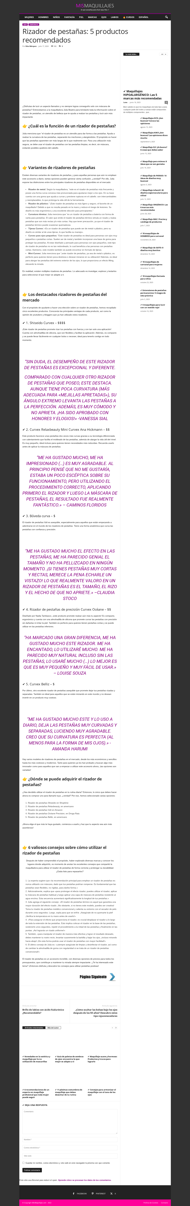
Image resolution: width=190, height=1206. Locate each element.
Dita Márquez (31, 46)
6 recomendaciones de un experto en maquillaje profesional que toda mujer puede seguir (35, 1093)
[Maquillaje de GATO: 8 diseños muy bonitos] (130, 251)
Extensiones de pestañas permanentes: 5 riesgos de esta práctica (153, 293)
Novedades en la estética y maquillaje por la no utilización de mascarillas (36, 1059)
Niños (56, 17)
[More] (53, 995)
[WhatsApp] (46, 995)
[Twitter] (32, 995)
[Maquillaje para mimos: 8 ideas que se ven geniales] (130, 165)
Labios (114, 17)
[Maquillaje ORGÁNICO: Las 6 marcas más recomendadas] (130, 208)
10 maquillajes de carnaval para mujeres (151, 263)
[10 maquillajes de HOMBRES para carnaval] (130, 237)
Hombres (43, 17)
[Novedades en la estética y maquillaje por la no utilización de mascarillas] (37, 1043)
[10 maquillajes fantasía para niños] (130, 280)
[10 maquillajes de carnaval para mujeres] (130, 266)
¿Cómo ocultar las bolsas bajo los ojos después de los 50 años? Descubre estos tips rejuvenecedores (95, 1012)
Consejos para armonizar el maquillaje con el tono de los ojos (102, 1092)
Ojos (103, 17)
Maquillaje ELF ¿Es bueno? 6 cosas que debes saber (153, 148)
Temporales (34, 24)
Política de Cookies (151, 1203)
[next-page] (115, 1027)
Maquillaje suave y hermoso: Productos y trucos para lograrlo (102, 1059)
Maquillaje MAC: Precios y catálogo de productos (153, 220)
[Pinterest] (39, 995)
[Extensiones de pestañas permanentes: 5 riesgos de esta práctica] (130, 294)
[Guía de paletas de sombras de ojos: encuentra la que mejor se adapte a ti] (70, 1043)
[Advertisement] (69, 71)
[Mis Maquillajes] (95, 6)
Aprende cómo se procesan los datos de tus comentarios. (84, 1180)
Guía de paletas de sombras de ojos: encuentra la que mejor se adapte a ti (69, 1059)
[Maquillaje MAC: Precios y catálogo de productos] (130, 223)
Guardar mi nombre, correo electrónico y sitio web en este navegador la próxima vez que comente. (68, 1163)
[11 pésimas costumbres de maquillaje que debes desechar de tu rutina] (70, 1076)
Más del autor (53, 1028)
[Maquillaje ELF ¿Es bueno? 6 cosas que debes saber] (130, 151)
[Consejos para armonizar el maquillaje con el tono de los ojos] (102, 1076)
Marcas (92, 17)
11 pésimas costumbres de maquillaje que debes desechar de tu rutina (68, 1092)
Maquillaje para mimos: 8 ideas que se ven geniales (153, 162)
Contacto (164, 1203)
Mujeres (29, 17)
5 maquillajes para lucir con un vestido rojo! (152, 306)
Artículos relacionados (34, 1028)
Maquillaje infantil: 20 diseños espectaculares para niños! (154, 193)
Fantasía (69, 17)
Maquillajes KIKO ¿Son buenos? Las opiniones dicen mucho (154, 135)
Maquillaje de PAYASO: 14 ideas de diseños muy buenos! (153, 178)
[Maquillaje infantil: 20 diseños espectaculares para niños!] (130, 194)
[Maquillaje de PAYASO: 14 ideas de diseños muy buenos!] (130, 179)
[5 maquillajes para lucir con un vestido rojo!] (130, 309)
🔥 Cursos (128, 17)
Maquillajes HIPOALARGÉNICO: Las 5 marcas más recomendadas (142, 94)
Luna (125, 102)
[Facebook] (25, 995)
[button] (166, 17)
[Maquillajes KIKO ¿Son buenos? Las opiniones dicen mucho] (130, 136)
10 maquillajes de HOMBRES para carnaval (152, 234)
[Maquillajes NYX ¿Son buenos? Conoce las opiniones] (130, 122)
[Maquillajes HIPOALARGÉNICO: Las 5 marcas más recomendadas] (145, 73)
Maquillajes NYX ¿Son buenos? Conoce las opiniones (151, 121)
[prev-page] (112, 1027)
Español (143, 17)
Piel (81, 17)
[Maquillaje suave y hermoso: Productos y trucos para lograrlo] (102, 1043)
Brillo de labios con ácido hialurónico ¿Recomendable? (43, 1011)
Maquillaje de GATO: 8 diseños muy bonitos (151, 249)
